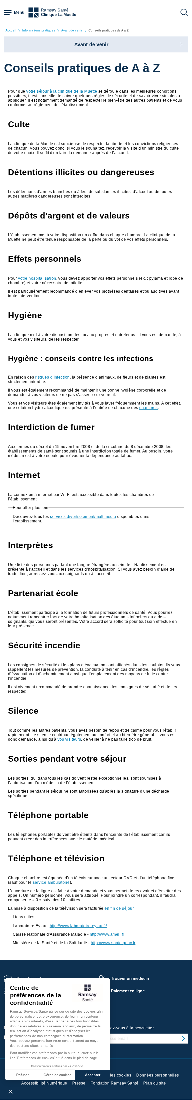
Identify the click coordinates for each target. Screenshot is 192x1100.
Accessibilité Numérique (44, 1083)
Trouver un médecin (130, 978)
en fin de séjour (119, 908)
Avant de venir (71, 30)
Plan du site (154, 1083)
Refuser (22, 1075)
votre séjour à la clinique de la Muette (61, 91)
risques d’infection (52, 377)
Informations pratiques (38, 30)
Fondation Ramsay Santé (114, 1083)
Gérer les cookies (57, 1075)
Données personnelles (157, 1075)
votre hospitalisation (37, 278)
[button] (10, 1092)
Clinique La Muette (58, 14)
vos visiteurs (69, 739)
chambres (148, 408)
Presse (79, 1083)
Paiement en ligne (128, 991)
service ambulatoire (51, 882)
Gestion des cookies (112, 1075)
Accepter (92, 1075)
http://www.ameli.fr (107, 934)
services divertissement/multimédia (83, 516)
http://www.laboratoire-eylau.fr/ (78, 926)
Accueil (11, 30)
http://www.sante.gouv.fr (113, 943)
